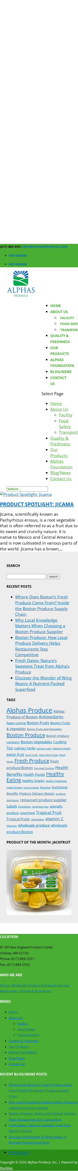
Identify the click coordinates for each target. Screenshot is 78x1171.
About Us (59, 311)
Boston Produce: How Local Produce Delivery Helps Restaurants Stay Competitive (41, 646)
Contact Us (60, 478)
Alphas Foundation (61, 464)
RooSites (6, 1168)
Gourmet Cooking (44, 768)
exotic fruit (15, 754)
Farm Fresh (31, 754)
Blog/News (61, 371)
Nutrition (45, 787)
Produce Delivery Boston (37, 793)
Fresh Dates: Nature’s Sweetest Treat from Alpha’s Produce (42, 666)
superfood (27, 813)
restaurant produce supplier (43, 800)
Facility (67, 318)
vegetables (37, 819)
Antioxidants (51, 717)
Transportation (28, 1035)
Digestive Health (61, 748)
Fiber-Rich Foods (48, 754)
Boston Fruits (38, 722)
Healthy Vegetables (56, 781)
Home (55, 305)
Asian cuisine (16, 723)
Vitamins (11, 825)
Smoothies (24, 806)
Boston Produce (25, 734)
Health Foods (34, 774)
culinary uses (44, 748)
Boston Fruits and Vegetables (44, 729)
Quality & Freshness (60, 441)
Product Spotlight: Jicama (37, 504)
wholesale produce (34, 825)
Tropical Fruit (49, 812)
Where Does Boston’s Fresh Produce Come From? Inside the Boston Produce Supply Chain (42, 605)
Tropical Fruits (18, 819)
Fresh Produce (32, 760)
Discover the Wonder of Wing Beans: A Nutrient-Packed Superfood (43, 683)
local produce (31, 787)
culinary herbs (25, 748)
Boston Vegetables (36, 741)
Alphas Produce (29, 710)
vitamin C (54, 819)
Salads (11, 806)
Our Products (58, 452)
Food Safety (65, 423)
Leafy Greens (14, 787)
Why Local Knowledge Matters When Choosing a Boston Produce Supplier (40, 625)
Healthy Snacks (33, 780)
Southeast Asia (40, 806)
